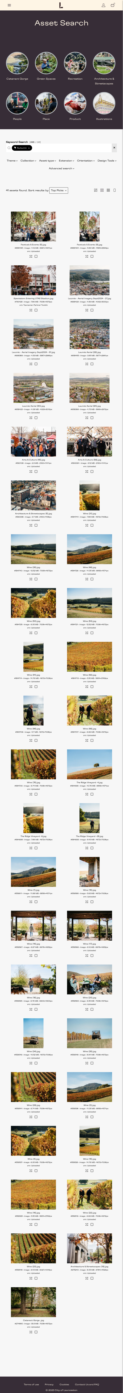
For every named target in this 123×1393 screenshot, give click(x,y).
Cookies (64, 1385)
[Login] (103, 5)
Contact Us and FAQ (87, 1385)
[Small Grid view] (108, 190)
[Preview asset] (33, 226)
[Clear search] (114, 148)
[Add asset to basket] (35, 256)
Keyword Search (23, 141)
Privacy (49, 1385)
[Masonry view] (95, 190)
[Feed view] (114, 190)
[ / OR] (35, 142)
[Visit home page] (61, 5)
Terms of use (31, 1385)
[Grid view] (102, 190)
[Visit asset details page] (30, 257)
